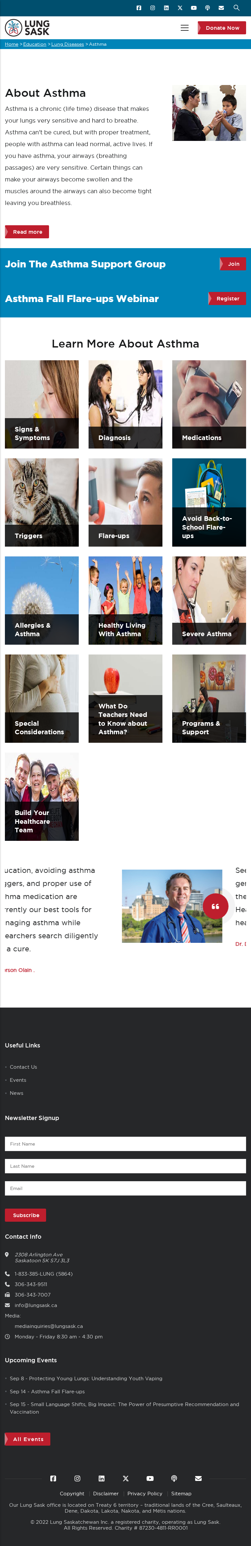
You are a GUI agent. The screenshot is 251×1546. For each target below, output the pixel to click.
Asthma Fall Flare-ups (58, 1391)
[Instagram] (153, 8)
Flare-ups (113, 535)
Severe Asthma (207, 633)
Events (18, 1080)
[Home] (27, 27)
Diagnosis (114, 437)
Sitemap (181, 1493)
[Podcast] (208, 8)
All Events (28, 1439)
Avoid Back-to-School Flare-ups (207, 527)
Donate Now (223, 28)
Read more (27, 232)
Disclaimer (106, 1493)
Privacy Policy (145, 1493)
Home (11, 44)
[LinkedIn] (166, 8)
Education (34, 44)
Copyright (73, 1493)
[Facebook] (139, 8)
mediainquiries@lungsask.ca (49, 1326)
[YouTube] (194, 8)
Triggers (28, 535)
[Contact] (221, 8)
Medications (202, 437)
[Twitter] (180, 8)
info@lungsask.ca (36, 1305)
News (16, 1093)
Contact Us (23, 1067)
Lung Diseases (67, 44)
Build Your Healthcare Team (32, 821)
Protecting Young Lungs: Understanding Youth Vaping (95, 1378)
